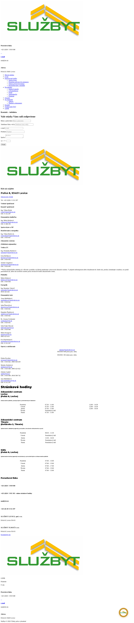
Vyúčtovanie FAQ (10, 107)
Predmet (3, 132)
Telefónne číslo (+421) (8, 124)
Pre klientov (8, 87)
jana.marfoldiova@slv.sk (8, 380)
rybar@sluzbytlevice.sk (8, 212)
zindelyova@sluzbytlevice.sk (10, 314)
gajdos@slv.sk (5, 374)
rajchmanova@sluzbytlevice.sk (10, 341)
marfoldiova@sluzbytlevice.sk (10, 300)
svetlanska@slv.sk (6, 321)
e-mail (3, 57)
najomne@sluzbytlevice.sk (9, 252)
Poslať (3, 144)
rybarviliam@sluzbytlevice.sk (10, 236)
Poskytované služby (11, 78)
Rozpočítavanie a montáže (17, 85)
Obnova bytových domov (17, 84)
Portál (10, 92)
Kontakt (7, 105)
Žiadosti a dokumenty (15, 103)
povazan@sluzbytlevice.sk (9, 360)
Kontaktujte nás (5, 535)
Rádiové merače (14, 89)
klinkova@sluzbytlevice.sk (9, 280)
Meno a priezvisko (6, 121)
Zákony (11, 101)
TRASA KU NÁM (7, 197)
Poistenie (11, 96)
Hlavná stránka (9, 75)
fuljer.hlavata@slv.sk (7, 328)
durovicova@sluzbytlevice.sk (10, 307)
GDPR (7, 108)
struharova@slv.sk (6, 367)
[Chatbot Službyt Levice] (123, 612)
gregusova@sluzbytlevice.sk (9, 264)
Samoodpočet (13, 94)
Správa (3, 137)
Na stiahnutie (9, 99)
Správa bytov (13, 80)
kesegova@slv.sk (6, 334)
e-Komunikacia (13, 91)
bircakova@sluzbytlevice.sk (9, 258)
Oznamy (7, 98)
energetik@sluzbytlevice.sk (9, 290)
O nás (6, 77)
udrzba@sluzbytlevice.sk (67, 350)
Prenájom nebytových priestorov (19, 82)
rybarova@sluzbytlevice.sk (9, 222)
